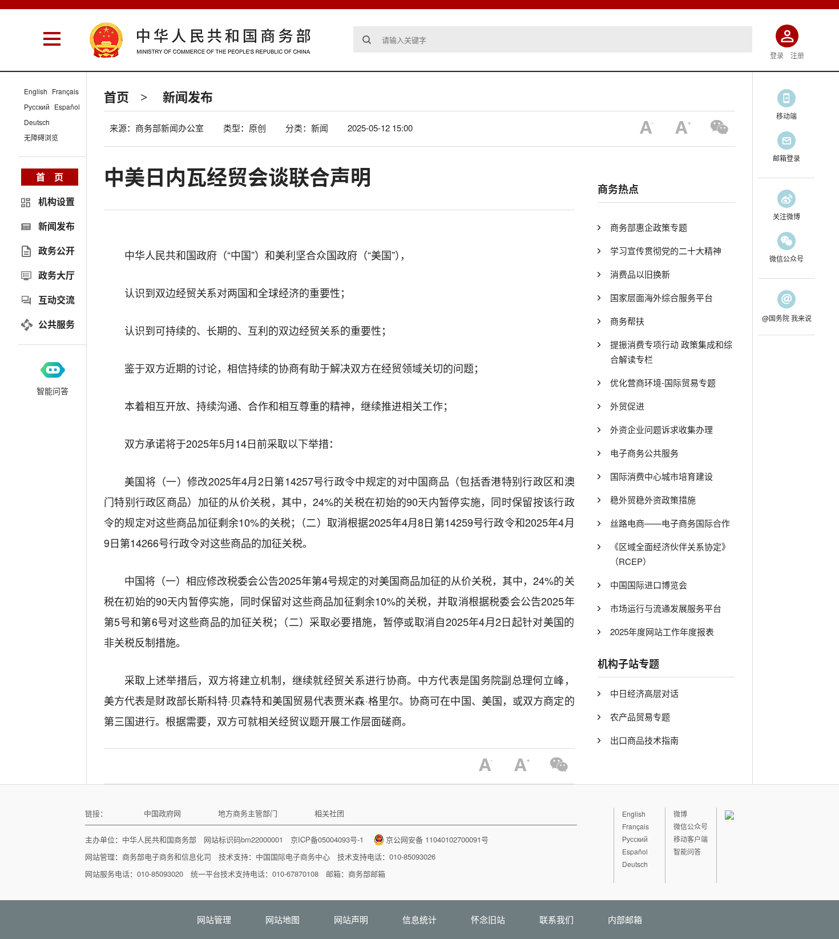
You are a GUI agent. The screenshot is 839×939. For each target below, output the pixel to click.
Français (65, 91)
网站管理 (214, 919)
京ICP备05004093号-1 (327, 839)
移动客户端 (690, 839)
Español (67, 106)
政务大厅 (56, 275)
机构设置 (56, 201)
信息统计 (419, 919)
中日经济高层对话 (644, 693)
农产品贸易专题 (640, 717)
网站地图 (282, 919)
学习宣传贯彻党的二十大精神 (665, 250)
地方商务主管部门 (247, 813)
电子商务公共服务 (644, 453)
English (35, 91)
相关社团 (329, 813)
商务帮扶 (627, 321)
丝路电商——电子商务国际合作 (670, 523)
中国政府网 (162, 813)
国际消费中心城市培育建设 (661, 476)
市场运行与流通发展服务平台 (665, 608)
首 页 (49, 176)
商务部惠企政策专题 (648, 227)
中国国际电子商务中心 (293, 856)
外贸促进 (627, 406)
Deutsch (37, 122)
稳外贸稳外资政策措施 (653, 499)
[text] (552, 39)
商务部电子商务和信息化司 (166, 856)
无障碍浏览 (41, 137)
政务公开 (56, 250)
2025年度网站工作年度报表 (662, 631)
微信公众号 (690, 826)
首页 (116, 96)
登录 (777, 55)
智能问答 (52, 390)
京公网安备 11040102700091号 (437, 839)
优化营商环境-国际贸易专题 (663, 382)
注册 (797, 55)
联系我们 (556, 919)
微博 (680, 813)
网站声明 (351, 919)
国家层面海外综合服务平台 (661, 297)
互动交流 (56, 299)
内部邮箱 (625, 919)
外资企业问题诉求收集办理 (661, 429)
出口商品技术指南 (644, 740)
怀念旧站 (488, 919)
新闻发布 (188, 96)
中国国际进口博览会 (648, 585)
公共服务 (56, 324)
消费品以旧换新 (640, 274)
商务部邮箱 (366, 873)
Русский (37, 106)
